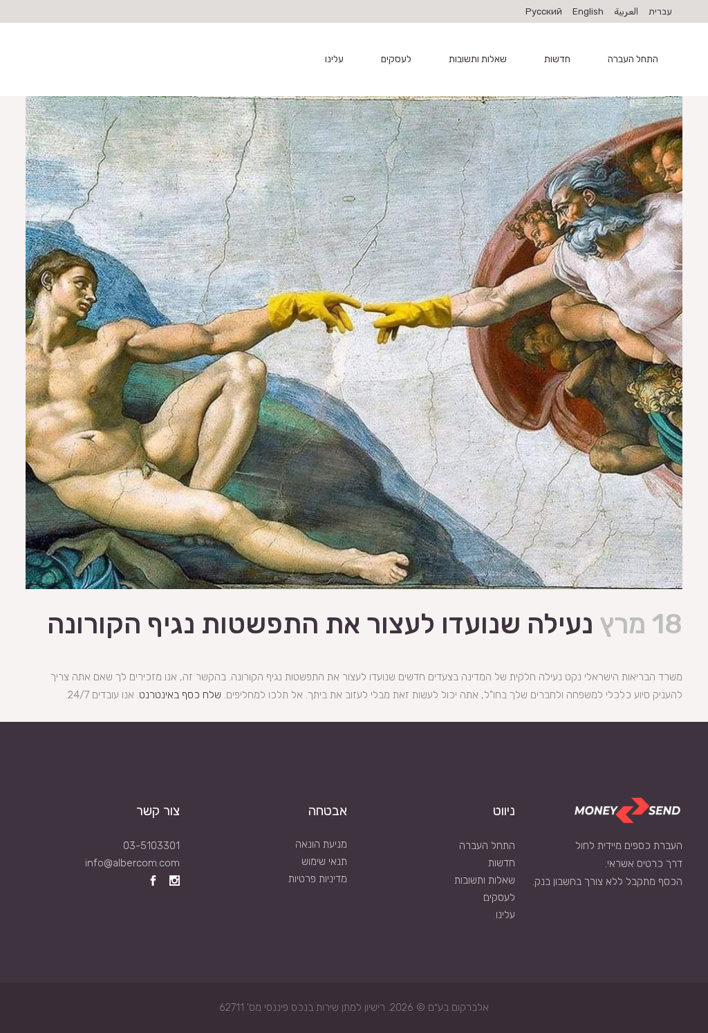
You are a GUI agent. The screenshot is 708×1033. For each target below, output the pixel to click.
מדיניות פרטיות (317, 879)
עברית (660, 11)
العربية (626, 11)
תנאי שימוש (324, 861)
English (588, 11)
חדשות (501, 863)
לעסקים (499, 897)
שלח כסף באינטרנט (180, 695)
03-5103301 (151, 845)
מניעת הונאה (321, 844)
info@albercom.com (132, 863)
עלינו (505, 915)
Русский (543, 11)
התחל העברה (487, 845)
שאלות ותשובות (484, 880)
